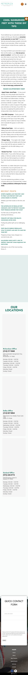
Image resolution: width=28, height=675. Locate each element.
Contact (14, 667)
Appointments (14, 661)
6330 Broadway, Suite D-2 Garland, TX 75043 (10, 478)
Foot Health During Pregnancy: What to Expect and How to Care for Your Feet (13, 230)
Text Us (15, 673)
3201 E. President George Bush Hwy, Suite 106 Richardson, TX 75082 (12, 355)
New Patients (14, 658)
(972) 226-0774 (9, 475)
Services (14, 664)
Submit (4, 640)
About (14, 655)
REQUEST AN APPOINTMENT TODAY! (14, 89)
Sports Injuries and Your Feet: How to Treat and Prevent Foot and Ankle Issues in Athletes (12, 196)
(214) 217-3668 (9, 351)
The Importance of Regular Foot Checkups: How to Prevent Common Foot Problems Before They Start (13, 208)
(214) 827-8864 (9, 413)
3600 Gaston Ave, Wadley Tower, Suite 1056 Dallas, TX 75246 (13, 417)
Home (14, 652)
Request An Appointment (22, 4)
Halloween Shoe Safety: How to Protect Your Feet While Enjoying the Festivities (13, 242)
